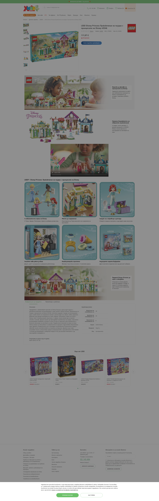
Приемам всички (67, 495)
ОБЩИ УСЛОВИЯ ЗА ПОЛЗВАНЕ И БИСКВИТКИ (65, 490)
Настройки (91, 495)
